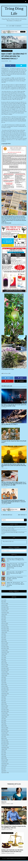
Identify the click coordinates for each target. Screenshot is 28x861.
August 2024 (4, 632)
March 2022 (4, 684)
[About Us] (14, 794)
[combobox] (14, 551)
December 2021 (4, 688)
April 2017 (3, 770)
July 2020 (3, 718)
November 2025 (5, 609)
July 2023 (3, 655)
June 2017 (3, 767)
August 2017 (4, 765)
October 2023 (4, 650)
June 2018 (3, 752)
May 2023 (3, 659)
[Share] (10, 65)
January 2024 (4, 645)
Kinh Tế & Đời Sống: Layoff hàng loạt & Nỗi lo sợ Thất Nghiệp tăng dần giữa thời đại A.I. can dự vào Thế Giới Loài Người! (13, 502)
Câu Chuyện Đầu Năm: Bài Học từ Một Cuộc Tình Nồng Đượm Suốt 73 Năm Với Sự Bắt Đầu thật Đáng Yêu (13, 465)
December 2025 (4, 607)
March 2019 (4, 738)
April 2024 (3, 639)
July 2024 (3, 634)
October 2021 (4, 691)
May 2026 (3, 601)
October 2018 (4, 745)
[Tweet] (21, 65)
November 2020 (5, 711)
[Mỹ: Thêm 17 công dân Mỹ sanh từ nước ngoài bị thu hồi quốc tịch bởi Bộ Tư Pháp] (14, 403)
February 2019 (4, 740)
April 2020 (3, 724)
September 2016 (5, 772)
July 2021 (3, 697)
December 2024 (4, 627)
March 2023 (4, 663)
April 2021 (3, 702)
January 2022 (4, 686)
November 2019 (5, 731)
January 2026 (4, 605)
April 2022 (3, 682)
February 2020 (4, 727)
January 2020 (4, 729)
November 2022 (5, 670)
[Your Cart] (26, 1)
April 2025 (3, 621)
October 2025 (4, 610)
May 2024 (3, 637)
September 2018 (5, 747)
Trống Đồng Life (14, 11)
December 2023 (5, 646)
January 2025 (4, 625)
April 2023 (3, 661)
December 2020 (5, 709)
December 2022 (5, 668)
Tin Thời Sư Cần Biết (7, 50)
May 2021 (3, 700)
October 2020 (4, 713)
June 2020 (3, 720)
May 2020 (3, 722)
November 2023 (5, 648)
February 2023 (4, 664)
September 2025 (5, 612)
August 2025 (4, 614)
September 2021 (5, 693)
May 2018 (3, 754)
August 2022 (4, 675)
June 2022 (3, 679)
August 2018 (4, 749)
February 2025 (4, 623)
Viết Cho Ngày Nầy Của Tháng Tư (9, 424)
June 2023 (3, 657)
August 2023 (4, 654)
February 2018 (4, 760)
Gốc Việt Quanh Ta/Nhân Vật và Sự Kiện (11, 807)
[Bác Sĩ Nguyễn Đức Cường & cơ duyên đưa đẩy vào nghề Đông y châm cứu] (14, 815)
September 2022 (5, 673)
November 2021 (5, 690)
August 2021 (4, 695)
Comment (21, 381)
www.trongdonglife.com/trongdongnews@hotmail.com (12, 224)
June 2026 (3, 600)
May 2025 (3, 619)
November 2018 (5, 743)
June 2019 (3, 736)
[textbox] (14, 551)
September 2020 (5, 715)
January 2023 (4, 666)
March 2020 (4, 725)
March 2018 (4, 758)
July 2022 (3, 677)
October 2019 (4, 733)
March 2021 (4, 704)
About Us (4, 788)
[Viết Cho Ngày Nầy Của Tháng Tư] (14, 422)
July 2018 (3, 751)
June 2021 (3, 698)
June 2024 (3, 636)
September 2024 (5, 630)
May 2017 (3, 769)
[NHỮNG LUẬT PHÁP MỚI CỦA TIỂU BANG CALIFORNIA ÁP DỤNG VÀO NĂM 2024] (14, 840)
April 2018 (3, 756)
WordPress (4, 858)
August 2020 (4, 716)
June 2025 (3, 618)
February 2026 (4, 603)
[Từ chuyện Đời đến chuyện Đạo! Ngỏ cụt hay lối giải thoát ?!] (10, 439)
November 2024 (5, 628)
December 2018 (4, 742)
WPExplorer (23, 858)
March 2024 (4, 641)
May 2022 (3, 681)
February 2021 (4, 706)
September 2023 (5, 652)
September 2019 (5, 734)
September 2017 (5, 763)
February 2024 (4, 643)
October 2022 (4, 672)
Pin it (8, 381)
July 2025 (3, 616)
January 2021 (4, 707)
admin (10, 61)
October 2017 (4, 761)
